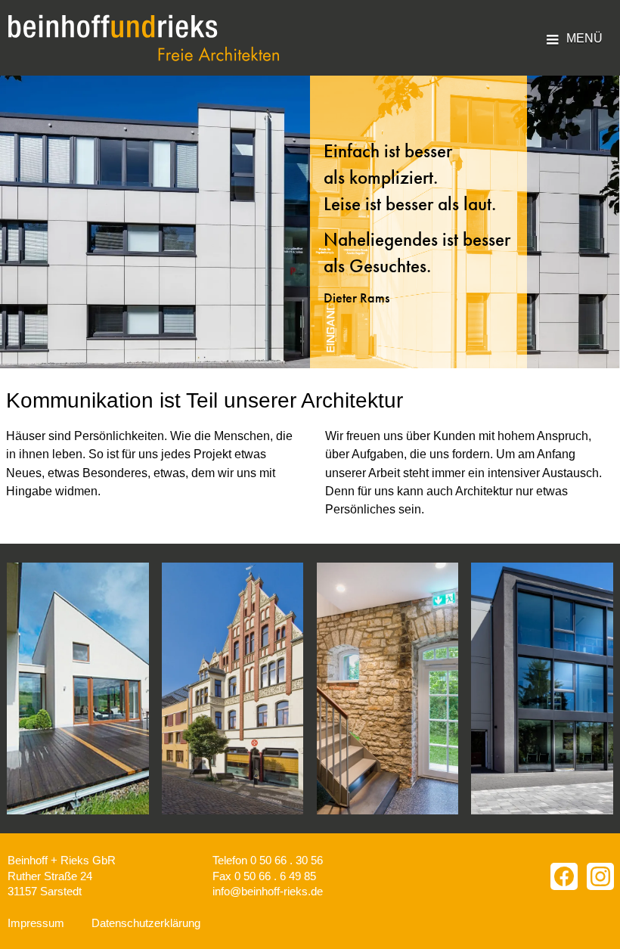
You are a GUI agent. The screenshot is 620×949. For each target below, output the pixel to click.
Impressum (36, 922)
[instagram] (600, 876)
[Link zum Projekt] (233, 688)
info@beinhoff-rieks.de (267, 891)
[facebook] (564, 876)
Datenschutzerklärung (145, 922)
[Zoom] (78, 689)
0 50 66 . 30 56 (286, 860)
